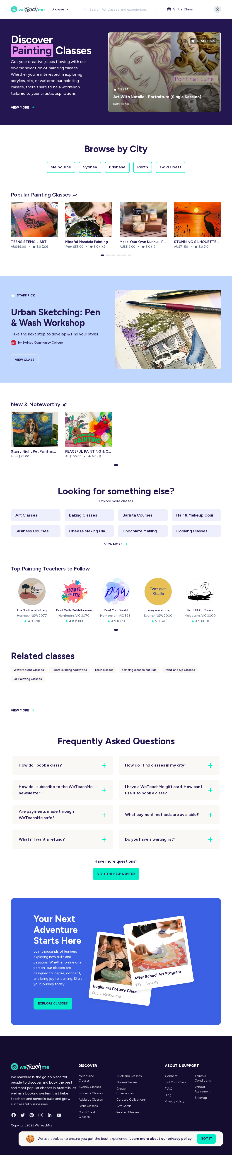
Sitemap (201, 1098)
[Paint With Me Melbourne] (74, 591)
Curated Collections (131, 1100)
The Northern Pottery (32, 610)
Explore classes (53, 1003)
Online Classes (126, 1082)
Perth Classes (88, 1106)
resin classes (104, 670)
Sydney (90, 167)
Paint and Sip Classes (180, 670)
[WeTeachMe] (28, 9)
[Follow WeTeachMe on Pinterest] (31, 1115)
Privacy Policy (174, 1101)
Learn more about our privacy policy (160, 1138)
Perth (142, 167)
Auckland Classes (129, 1076)
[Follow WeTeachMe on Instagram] (41, 1115)
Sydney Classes (90, 1087)
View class (24, 360)
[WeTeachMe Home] (43, 1066)
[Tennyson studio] (158, 591)
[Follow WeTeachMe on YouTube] (59, 1115)
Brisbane (117, 167)
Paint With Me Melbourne (74, 610)
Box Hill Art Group (200, 610)
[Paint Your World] (116, 591)
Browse (58, 9)
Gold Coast (170, 167)
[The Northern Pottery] (32, 591)
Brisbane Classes (91, 1093)
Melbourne (61, 167)
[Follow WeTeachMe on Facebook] (13, 1115)
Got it (206, 1138)
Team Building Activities (69, 670)
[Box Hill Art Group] (200, 591)
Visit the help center (116, 874)
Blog (168, 1095)
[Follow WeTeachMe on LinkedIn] (50, 1115)
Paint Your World (116, 610)
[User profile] (217, 9)
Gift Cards (123, 1106)
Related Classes (127, 1112)
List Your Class (175, 1082)
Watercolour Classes (29, 670)
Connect (171, 1076)
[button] (102, 255)
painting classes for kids (139, 670)
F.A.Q (168, 1089)
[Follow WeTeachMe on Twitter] (22, 1115)
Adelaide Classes (91, 1100)
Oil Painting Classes (28, 679)
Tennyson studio (158, 610)
